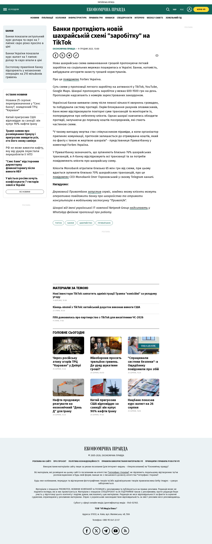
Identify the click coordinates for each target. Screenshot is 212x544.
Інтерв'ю (139, 17)
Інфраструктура (77, 17)
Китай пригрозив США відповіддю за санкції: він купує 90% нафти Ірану (104, 405)
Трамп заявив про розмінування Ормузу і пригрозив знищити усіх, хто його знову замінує (22, 136)
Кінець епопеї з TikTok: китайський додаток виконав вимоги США (96, 307)
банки (70, 223)
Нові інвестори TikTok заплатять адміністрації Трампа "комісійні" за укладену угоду (105, 295)
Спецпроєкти (124, 17)
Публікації (47, 17)
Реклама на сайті (41, 461)
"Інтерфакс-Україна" (118, 472)
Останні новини (16, 94)
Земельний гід (174, 17)
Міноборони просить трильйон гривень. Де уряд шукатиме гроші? (106, 363)
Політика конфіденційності (84, 461)
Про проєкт (59, 461)
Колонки (61, 17)
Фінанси (109, 17)
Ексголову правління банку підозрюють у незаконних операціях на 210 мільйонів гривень (24, 72)
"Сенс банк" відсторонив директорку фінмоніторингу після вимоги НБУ (22, 166)
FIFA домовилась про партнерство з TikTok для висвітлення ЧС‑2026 (98, 317)
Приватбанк (104, 223)
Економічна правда (64, 48)
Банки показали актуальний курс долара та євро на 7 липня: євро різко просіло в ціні (25, 41)
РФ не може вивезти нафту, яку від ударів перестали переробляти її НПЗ (25, 151)
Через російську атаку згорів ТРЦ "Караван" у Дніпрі (67, 361)
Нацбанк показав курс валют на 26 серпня (141, 403)
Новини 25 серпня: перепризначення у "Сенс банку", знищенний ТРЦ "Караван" (23, 105)
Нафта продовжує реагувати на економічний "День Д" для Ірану (67, 405)
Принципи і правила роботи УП (162, 461)
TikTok (58, 223)
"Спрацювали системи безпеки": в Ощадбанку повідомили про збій (143, 363)
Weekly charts (155, 17)
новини (34, 17)
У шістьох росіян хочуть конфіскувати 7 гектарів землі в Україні (22, 182)
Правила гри (96, 17)
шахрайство (85, 223)
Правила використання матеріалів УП (122, 461)
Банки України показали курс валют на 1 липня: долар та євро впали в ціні (24, 57)
